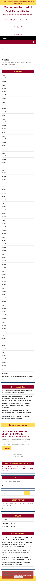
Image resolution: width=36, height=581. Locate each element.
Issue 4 (4, 98)
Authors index (6, 370)
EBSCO (4, 486)
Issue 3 (4, 95)
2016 (3, 237)
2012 (3, 305)
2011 (3, 322)
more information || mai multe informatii (22, 575)
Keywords (5, 373)
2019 (3, 187)
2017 (3, 221)
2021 (3, 153)
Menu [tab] (5, 38)
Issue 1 (4, 78)
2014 (3, 271)
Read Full (7, 448)
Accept (18, 577)
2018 (3, 204)
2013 (3, 288)
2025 (3, 85)
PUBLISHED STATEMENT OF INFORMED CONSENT (17, 376)
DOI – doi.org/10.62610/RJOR (11, 481)
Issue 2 (4, 81)
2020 (3, 170)
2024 (3, 102)
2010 (3, 336)
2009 (3, 353)
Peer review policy (7, 380)
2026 (3, 75)
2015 (3, 254)
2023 (3, 119)
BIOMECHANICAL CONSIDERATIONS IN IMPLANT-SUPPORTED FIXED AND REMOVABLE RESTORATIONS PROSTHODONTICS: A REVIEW (17, 398)
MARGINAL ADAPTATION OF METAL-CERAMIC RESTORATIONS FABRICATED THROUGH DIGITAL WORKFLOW (17, 405)
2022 (3, 136)
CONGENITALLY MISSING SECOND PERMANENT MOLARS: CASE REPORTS (15, 434)
